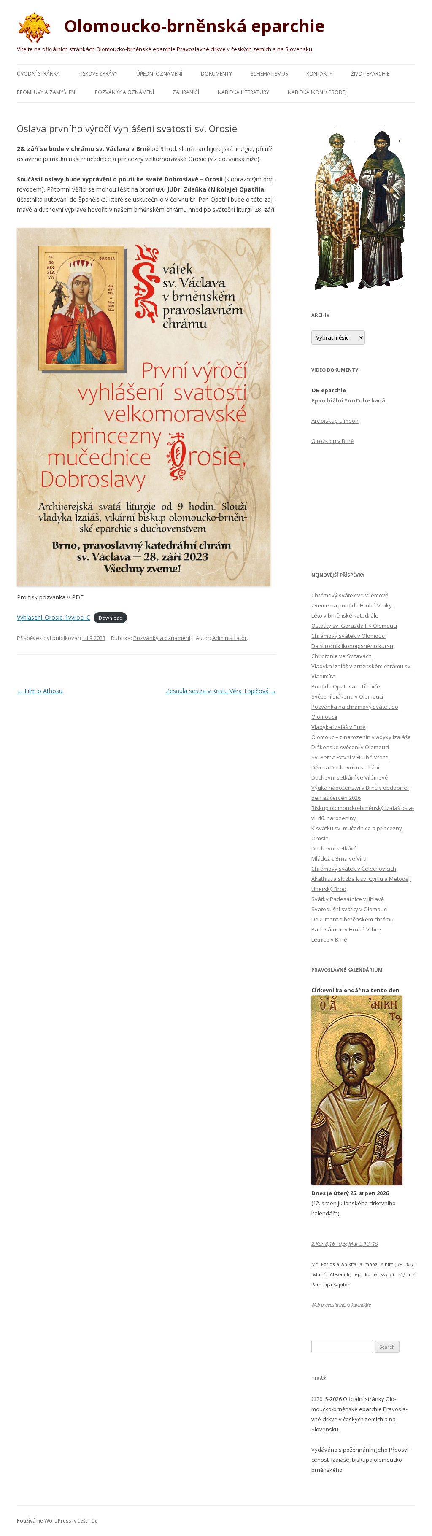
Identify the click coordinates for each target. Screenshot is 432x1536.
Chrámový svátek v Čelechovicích (353, 868)
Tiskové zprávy (98, 73)
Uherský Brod (328, 889)
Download (110, 618)
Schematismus (269, 73)
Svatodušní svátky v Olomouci (349, 909)
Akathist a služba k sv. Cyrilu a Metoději (361, 879)
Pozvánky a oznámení (124, 92)
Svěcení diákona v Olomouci (347, 696)
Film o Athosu (39, 691)
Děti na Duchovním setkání (345, 767)
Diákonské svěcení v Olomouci (350, 747)
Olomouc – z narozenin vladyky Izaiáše (361, 737)
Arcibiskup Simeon (335, 420)
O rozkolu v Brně (332, 441)
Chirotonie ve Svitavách (341, 656)
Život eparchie (370, 73)
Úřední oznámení (159, 73)
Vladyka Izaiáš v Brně (338, 727)
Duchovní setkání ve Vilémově (349, 777)
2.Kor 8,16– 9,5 (328, 1243)
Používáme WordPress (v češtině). (57, 1520)
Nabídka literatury (243, 92)
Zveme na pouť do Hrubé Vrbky (351, 605)
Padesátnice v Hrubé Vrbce (346, 929)
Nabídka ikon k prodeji (318, 92)
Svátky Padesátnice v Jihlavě (347, 899)
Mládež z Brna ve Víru (339, 858)
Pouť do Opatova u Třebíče (345, 686)
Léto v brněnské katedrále (344, 615)
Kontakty (319, 73)
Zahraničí (186, 92)
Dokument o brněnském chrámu (352, 919)
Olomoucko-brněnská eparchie (192, 25)
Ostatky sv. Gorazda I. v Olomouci (354, 625)
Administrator (229, 638)
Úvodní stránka (38, 73)
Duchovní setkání (333, 848)
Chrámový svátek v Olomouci (348, 636)
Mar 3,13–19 (363, 1243)
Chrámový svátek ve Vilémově (349, 595)
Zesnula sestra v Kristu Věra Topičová (221, 691)
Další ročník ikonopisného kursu (352, 646)
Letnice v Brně (329, 939)
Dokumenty (216, 73)
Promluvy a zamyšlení (46, 92)
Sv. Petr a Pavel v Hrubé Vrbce (350, 757)
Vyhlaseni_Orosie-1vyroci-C (53, 617)
